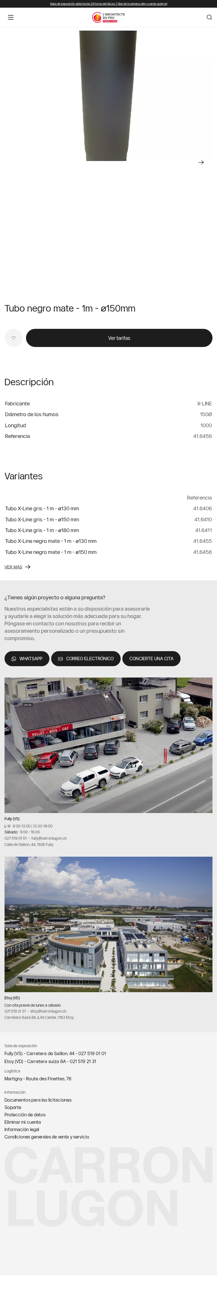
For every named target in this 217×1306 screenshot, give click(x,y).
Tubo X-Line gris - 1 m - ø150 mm (42, 519)
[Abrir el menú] (11, 17)
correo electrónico (90, 658)
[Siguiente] (201, 162)
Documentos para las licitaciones (38, 1099)
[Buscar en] (209, 17)
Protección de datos (25, 1114)
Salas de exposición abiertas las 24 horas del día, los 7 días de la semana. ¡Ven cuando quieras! (108, 3)
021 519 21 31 (15, 1011)
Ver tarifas (119, 338)
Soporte (13, 1107)
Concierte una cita (151, 658)
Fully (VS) (12, 818)
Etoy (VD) (12, 998)
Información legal (22, 1129)
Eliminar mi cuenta (23, 1122)
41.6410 (203, 519)
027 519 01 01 (16, 838)
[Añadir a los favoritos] (14, 338)
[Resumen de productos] (108, 96)
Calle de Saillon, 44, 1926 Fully (29, 844)
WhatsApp (30, 658)
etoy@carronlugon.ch (48, 1011)
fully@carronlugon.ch (49, 838)
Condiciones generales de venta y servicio (47, 1136)
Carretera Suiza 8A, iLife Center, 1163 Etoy (39, 1017)
